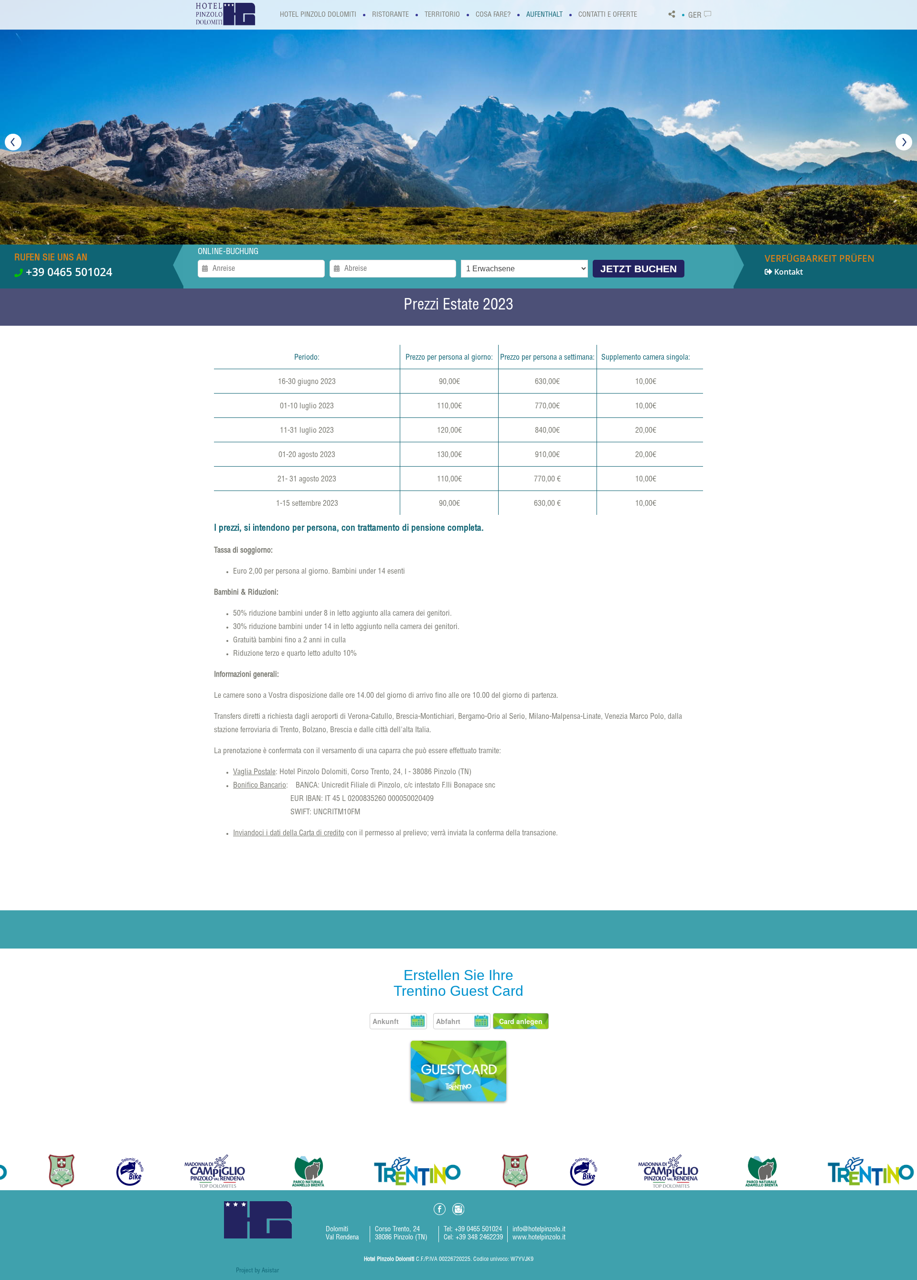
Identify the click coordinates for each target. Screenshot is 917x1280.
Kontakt (819, 264)
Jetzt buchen (638, 268)
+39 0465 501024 (67, 271)
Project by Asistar (257, 1271)
